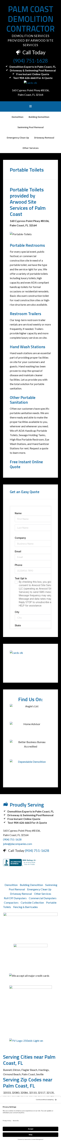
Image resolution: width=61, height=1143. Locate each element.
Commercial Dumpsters (42, 898)
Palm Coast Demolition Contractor (30, 19)
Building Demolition (31, 884)
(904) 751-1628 (30, 61)
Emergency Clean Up (39, 889)
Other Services (42, 893)
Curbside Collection (32, 902)
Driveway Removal (21, 893)
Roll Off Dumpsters (15, 898)
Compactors (11, 902)
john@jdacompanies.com (17, 843)
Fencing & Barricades (25, 906)
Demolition (11, 884)
